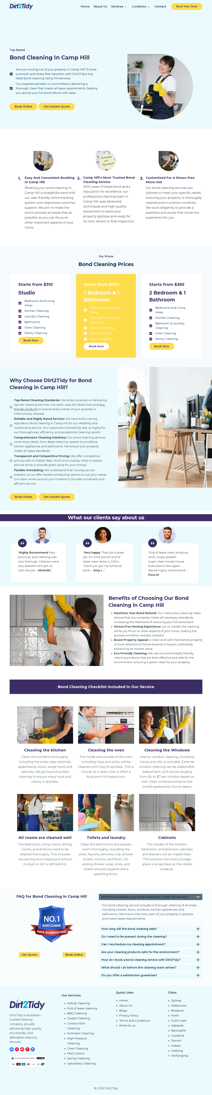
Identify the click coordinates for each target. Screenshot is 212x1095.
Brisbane (177, 1010)
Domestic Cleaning (80, 1033)
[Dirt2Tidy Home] (21, 8)
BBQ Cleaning (77, 1013)
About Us (100, 6)
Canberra (177, 1035)
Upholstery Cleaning (81, 1063)
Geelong (177, 1050)
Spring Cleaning (78, 1058)
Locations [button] (139, 6)
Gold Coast (178, 1020)
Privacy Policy (129, 1015)
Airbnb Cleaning (78, 1003)
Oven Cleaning (77, 1048)
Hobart (176, 1045)
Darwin (176, 1040)
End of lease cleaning (82, 1008)
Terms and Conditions (134, 1020)
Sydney (176, 1000)
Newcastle (178, 1030)
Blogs (123, 1010)
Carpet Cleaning (78, 1018)
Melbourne (178, 1005)
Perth (175, 1015)
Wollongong (179, 1055)
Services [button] (117, 6)
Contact (160, 6)
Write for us (127, 1025)
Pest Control (75, 1053)
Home (85, 6)
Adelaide (177, 1025)
